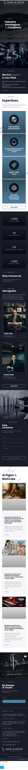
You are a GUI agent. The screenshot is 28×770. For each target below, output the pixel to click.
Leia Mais (6, 534)
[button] (14, 7)
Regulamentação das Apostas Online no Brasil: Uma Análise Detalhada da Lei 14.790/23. (14, 628)
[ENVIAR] (14, 701)
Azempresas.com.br (23, 759)
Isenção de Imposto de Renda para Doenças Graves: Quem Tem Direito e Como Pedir (13, 576)
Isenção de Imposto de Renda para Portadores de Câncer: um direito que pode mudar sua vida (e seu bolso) (13, 520)
